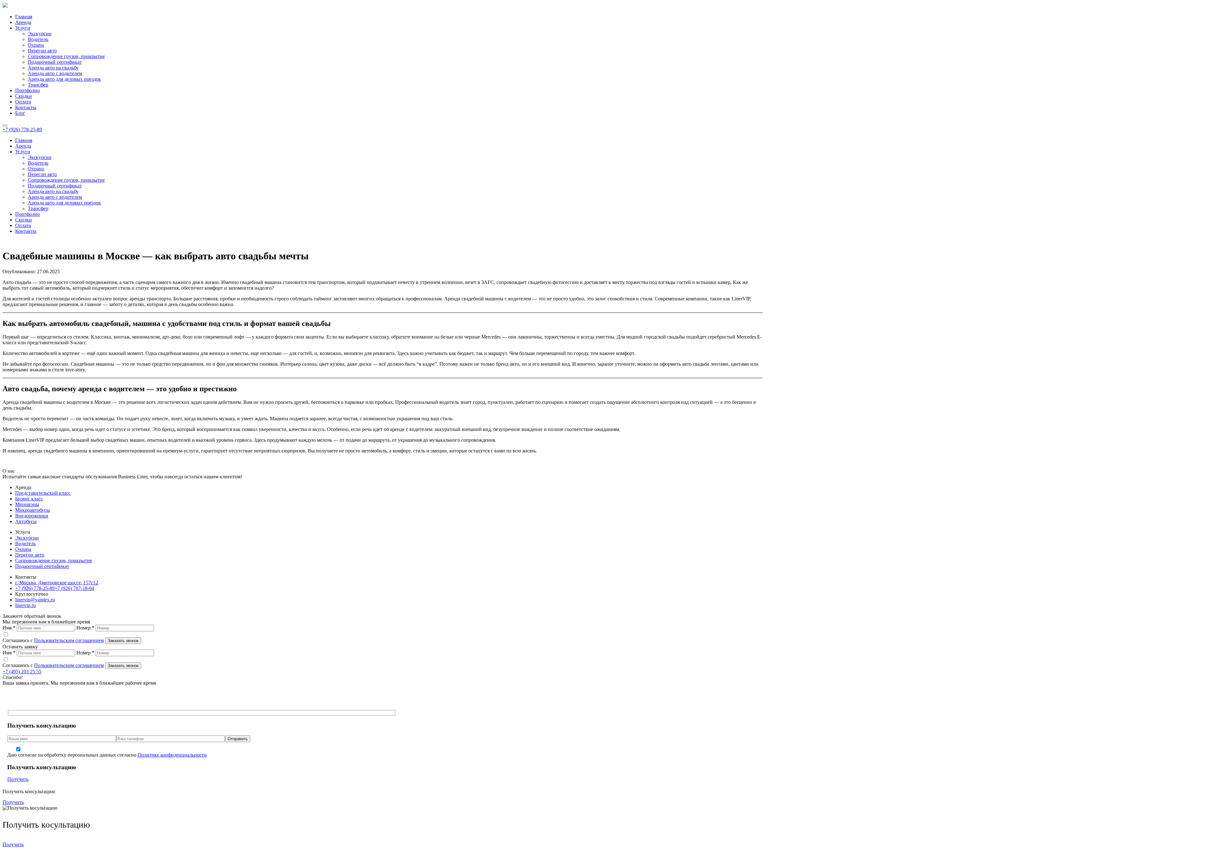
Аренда (23, 22)
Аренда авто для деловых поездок (64, 79)
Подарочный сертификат (55, 62)
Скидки (23, 96)
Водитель (38, 39)
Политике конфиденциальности (172, 755)
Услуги (22, 28)
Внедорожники (31, 515)
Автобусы (26, 521)
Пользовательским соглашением (69, 640)
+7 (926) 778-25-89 (22, 129)
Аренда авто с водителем (55, 73)
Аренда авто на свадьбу (53, 67)
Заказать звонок (123, 640)
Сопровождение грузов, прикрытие (66, 56)
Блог (20, 113)
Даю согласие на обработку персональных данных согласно (107, 755)
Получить (17, 779)
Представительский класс (43, 493)
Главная (23, 16)
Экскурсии (39, 33)
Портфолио (27, 90)
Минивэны (27, 504)
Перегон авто (42, 50)
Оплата (23, 101)
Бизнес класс (29, 498)
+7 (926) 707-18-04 (74, 588)
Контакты (25, 107)
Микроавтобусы (32, 510)
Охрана (36, 45)
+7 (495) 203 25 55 (22, 671)
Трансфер (38, 84)
